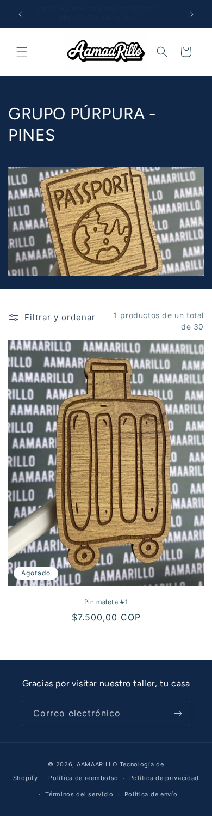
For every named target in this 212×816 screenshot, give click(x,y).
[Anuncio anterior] (20, 14)
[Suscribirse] (178, 713)
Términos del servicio (79, 794)
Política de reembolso (83, 778)
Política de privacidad (164, 778)
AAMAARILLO (97, 764)
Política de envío (151, 794)
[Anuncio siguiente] (192, 14)
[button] (22, 52)
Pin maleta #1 (106, 602)
